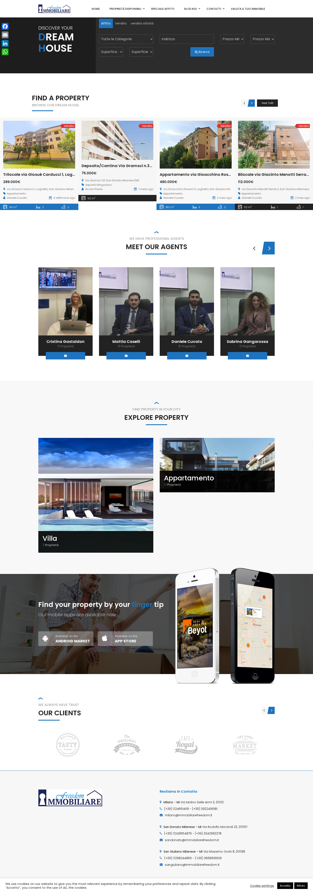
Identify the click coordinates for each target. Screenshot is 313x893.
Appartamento (189, 478)
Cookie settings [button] (262, 886)
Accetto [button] (285, 886)
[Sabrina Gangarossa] (247, 301)
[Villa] (95, 495)
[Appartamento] (217, 465)
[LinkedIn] (5, 43)
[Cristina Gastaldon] (65, 301)
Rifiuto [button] (301, 886)
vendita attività (142, 23)
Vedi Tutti (267, 103)
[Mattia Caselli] (126, 301)
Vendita (120, 23)
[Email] (65, 355)
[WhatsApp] (5, 52)
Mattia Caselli (126, 341)
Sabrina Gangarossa (247, 341)
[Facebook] (5, 26)
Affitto (106, 23)
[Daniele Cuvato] (187, 301)
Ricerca (204, 52)
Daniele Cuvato (187, 341)
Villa (50, 538)
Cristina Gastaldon (65, 341)
